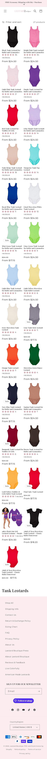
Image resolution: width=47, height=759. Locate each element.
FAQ (7, 633)
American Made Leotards (17, 674)
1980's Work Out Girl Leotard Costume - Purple (12, 532)
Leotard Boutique (17, 746)
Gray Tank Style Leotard (33, 328)
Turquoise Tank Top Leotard (32, 169)
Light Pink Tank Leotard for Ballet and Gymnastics (12, 90)
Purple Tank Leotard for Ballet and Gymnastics (33, 90)
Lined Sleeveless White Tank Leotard (33, 208)
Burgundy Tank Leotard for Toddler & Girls (12, 450)
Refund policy (19, 749)
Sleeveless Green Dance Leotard (33, 369)
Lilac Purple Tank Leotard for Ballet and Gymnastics (34, 130)
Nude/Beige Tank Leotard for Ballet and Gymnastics (12, 169)
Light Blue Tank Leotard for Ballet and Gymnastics (12, 289)
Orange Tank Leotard (10, 368)
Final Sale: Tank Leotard (33, 492)
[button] (5, 11)
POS (26, 746)
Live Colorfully (12, 668)
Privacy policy (24, 753)
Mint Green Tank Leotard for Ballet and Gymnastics (12, 247)
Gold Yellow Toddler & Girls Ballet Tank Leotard (12, 493)
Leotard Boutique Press (16, 650)
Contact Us (10, 615)
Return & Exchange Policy (18, 621)
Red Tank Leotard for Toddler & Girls (10, 130)
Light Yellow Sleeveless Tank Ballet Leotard (33, 289)
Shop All (9, 603)
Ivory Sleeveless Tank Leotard (10, 329)
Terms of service (34, 749)
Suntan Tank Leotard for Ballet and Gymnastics (33, 408)
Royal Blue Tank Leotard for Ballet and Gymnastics (12, 208)
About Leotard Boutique (17, 656)
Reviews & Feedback (15, 662)
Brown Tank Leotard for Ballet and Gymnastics (33, 450)
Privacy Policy (12, 639)
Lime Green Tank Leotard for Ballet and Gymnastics (34, 247)
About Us (9, 645)
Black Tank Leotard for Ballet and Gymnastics (11, 51)
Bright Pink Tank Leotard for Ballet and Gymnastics (34, 51)
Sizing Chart (11, 627)
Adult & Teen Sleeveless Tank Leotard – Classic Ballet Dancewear (33, 533)
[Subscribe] (39, 691)
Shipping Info (12, 609)
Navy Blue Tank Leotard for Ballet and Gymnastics (12, 408)
